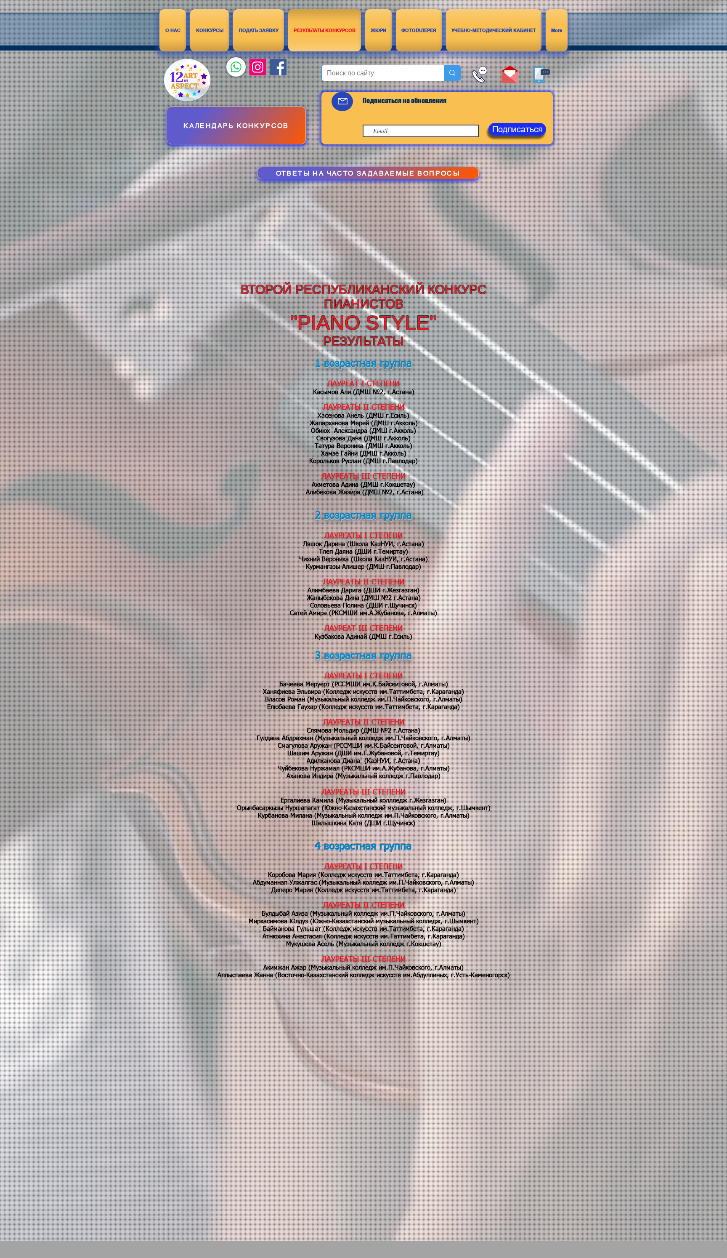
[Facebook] (278, 67)
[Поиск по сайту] (452, 73)
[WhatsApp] (236, 67)
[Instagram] (257, 67)
